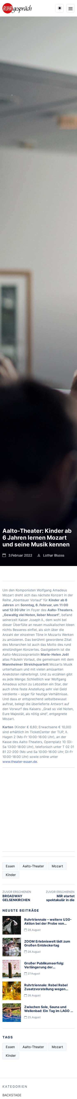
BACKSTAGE (12, 1095)
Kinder (11, 875)
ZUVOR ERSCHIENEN (16, 892)
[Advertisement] (38, 809)
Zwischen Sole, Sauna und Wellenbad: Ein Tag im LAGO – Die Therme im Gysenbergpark (49, 1011)
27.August (33, 973)
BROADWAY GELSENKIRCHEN (16, 898)
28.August (34, 929)
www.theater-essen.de (19, 762)
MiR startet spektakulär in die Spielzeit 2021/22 (60, 900)
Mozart (57, 866)
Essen (10, 866)
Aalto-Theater (33, 866)
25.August (34, 1017)
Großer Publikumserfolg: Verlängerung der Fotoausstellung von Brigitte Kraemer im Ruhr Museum (46, 969)
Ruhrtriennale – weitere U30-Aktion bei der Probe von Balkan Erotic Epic (48, 923)
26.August (34, 995)
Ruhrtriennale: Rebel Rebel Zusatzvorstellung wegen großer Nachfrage (46, 989)
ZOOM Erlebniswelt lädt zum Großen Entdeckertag (47, 943)
